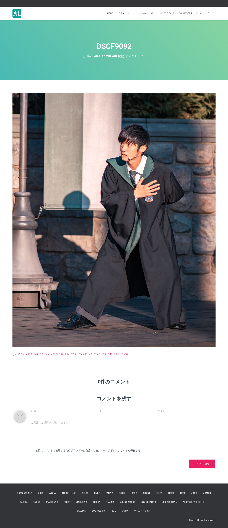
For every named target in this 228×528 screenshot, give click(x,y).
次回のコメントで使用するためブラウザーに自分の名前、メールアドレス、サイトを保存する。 (89, 450)
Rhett (67, 502)
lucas (36, 502)
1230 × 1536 (78, 354)
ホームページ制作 (146, 13)
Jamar (207, 493)
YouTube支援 (167, 13)
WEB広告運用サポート (190, 13)
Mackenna (52, 502)
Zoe (114, 511)
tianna (110, 502)
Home (110, 13)
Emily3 (122, 493)
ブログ (209, 13)
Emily (97, 493)
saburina (81, 502)
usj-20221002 (127, 502)
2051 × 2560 (121, 354)
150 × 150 (26, 354)
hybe (182, 493)
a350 (40, 493)
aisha (52, 493)
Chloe (85, 493)
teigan (96, 502)
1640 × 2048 (93, 354)
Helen (159, 493)
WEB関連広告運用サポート (195, 502)
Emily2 (109, 493)
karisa (24, 502)
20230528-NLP (24, 493)
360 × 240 (107, 354)
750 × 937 (51, 354)
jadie (194, 493)
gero (134, 493)
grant (146, 493)
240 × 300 (38, 354)
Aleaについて (125, 13)
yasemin (81, 511)
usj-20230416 (169, 502)
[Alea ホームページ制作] (17, 13)
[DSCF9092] (114, 219)
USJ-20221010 (148, 502)
